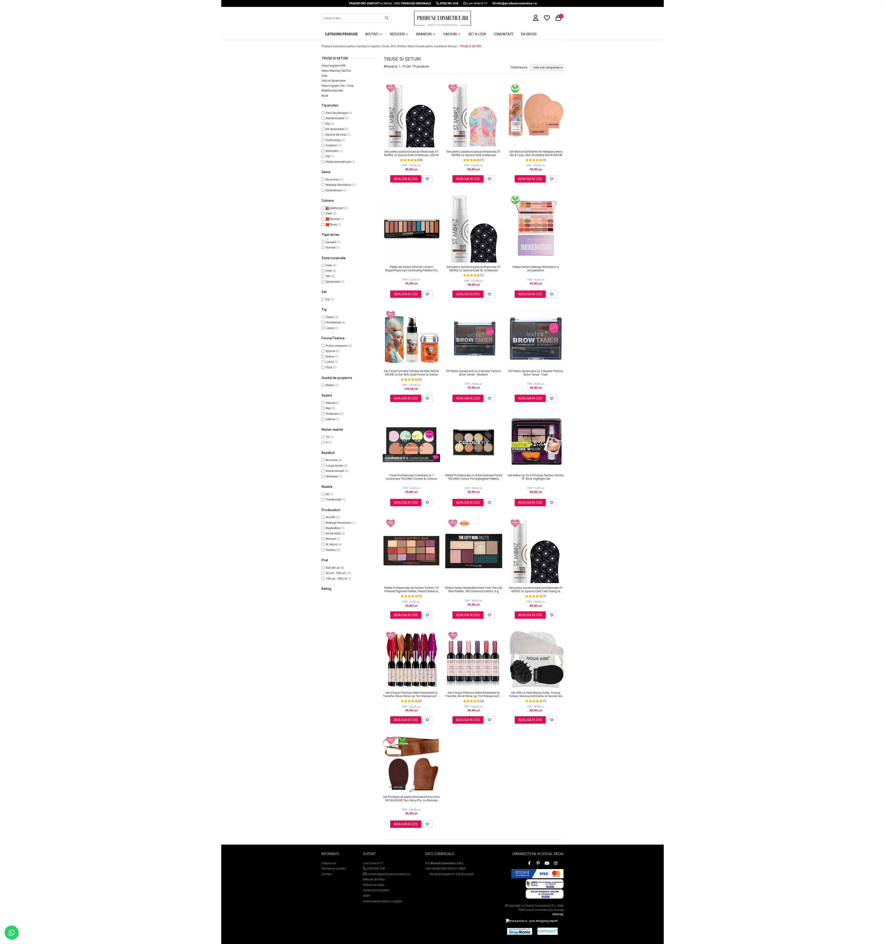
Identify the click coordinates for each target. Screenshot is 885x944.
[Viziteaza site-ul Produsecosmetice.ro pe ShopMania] (519, 931)
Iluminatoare (334, 190)
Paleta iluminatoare (338, 161)
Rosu (333, 224)
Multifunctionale (332, 90)
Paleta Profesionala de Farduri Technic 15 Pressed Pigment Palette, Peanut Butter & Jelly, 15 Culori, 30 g (411, 589)
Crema (330, 356)
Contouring (333, 140)
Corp (329, 265)
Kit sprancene (335, 129)
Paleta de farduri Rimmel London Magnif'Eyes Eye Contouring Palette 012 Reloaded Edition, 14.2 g (411, 268)
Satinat (330, 419)
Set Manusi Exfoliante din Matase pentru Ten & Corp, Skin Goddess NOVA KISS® (535, 153)
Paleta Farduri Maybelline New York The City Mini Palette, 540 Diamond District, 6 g (473, 589)
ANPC (367, 895)
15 (327, 437)
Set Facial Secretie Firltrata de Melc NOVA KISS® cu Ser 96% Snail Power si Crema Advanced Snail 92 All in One (411, 372)
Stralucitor (332, 413)
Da (327, 299)
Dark (329, 213)
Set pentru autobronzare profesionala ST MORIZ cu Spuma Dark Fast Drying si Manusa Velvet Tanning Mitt (536, 589)
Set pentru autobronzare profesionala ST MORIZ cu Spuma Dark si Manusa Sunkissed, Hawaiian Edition (473, 153)
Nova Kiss (332, 179)
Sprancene (333, 281)
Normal (330, 247)
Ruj (328, 123)
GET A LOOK (477, 34)
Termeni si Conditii (334, 868)
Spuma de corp (336, 134)
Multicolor (336, 208)
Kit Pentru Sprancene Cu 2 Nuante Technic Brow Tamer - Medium (473, 372)
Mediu (330, 385)
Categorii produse (341, 34)
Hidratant (332, 476)
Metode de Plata (374, 879)
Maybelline (333, 528)
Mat (328, 408)
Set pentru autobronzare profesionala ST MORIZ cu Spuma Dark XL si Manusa (473, 268)
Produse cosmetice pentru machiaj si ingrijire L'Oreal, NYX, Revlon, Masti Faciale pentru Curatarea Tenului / (390, 46)
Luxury (330, 328)
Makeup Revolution (338, 184)
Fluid (329, 367)
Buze (325, 95)
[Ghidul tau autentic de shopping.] (547, 931)
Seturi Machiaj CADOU (336, 70)
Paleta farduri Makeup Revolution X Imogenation (536, 268)
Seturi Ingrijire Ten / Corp (338, 85)
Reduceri (397, 34)
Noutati (372, 34)
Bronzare (332, 460)
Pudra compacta (337, 345)
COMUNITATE (503, 34)
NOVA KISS (333, 533)
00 (327, 494)
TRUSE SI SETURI (470, 46)
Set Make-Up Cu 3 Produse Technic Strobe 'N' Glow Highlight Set (536, 476)
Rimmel (331, 539)
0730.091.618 (375, 868)
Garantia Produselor (376, 890)
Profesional (333, 322)
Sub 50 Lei (332, 567)
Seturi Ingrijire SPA (333, 65)
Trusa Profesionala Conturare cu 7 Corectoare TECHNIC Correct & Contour (411, 476)
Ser (328, 156)
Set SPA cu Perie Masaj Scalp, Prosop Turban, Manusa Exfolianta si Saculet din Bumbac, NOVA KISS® (535, 694)
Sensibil (331, 242)
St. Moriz (331, 544)
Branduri (424, 34)
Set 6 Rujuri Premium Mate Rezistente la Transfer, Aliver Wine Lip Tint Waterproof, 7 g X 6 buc (411, 694)
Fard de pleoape (337, 113)
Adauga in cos (406, 179)
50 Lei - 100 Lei (335, 573)
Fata (324, 75)
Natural (330, 403)
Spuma (330, 351)
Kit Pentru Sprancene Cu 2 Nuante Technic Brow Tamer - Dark (535, 372)
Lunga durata (334, 465)
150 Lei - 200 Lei (336, 578)
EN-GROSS (529, 34)
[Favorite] (427, 179)
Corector (331, 145)
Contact (327, 874)
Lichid (330, 362)
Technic (331, 550)
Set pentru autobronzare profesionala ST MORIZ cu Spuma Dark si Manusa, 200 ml (411, 153)
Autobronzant (335, 118)
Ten (328, 276)
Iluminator (332, 151)
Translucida (333, 499)
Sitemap (557, 914)
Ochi (329, 270)
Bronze (334, 219)
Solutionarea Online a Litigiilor (382, 901)
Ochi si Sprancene (333, 80)
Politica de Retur (373, 885)
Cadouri (450, 34)
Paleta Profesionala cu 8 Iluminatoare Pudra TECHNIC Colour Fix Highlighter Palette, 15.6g (473, 476)
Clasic (330, 317)
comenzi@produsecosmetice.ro (388, 874)
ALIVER (330, 517)
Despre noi (329, 863)
